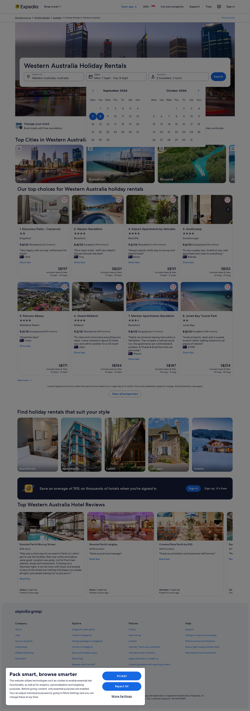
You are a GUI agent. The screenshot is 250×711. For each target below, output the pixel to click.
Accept (122, 676)
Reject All (121, 686)
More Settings (122, 696)
